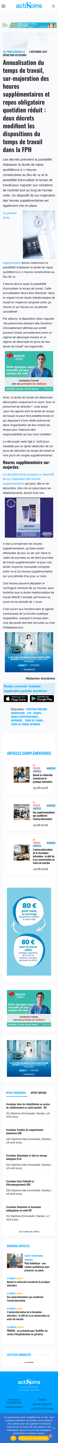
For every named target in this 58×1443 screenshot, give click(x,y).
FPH (29, 713)
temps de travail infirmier (25, 724)
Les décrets (11, 159)
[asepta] (29, 536)
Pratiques (28, 1259)
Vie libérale (12, 1327)
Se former (36, 767)
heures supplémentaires (24, 717)
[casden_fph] (29, 671)
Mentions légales (14, 1407)
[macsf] (29, 390)
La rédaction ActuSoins (42, 1408)
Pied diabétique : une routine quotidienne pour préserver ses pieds (37, 1266)
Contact (42, 1399)
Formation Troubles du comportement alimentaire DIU (24, 1131)
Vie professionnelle (14, 52)
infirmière (16, 720)
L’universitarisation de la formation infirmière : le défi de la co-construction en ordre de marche (44, 856)
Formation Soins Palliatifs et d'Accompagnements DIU (20, 1183)
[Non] (54, 1428)
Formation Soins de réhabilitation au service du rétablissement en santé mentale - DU (28, 1105)
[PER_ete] (29, 974)
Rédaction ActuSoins (14, 55)
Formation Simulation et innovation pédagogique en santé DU (23, 1208)
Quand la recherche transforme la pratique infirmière (43, 778)
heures (37, 713)
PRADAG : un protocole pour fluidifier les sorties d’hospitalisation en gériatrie (27, 1332)
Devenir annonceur (42, 1404)
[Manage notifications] (50, 1436)
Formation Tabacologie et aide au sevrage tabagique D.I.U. (26, 1157)
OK (13, 1438)
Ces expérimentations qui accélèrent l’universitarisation (44, 815)
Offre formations (16, 1093)
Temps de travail (34, 720)
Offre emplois (38, 1093)
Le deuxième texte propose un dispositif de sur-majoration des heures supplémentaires (28, 479)
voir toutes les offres (29, 1231)
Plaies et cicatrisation (33, 1255)
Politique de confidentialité (14, 1401)
